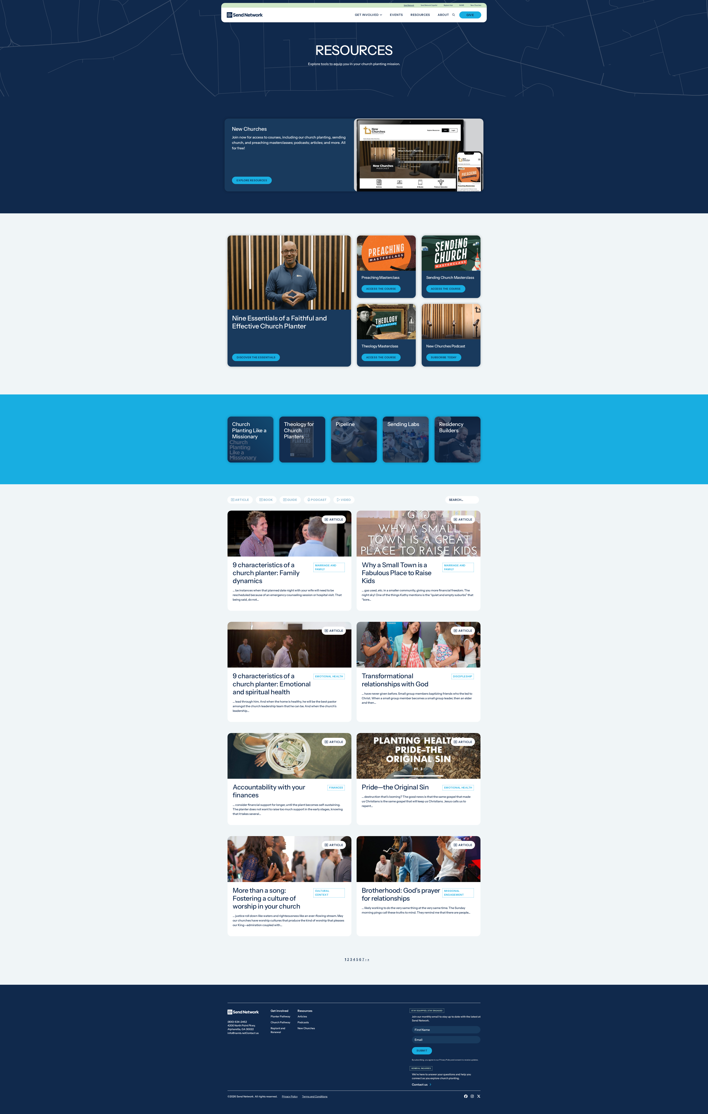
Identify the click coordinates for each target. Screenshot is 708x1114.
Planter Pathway (280, 1016)
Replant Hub (448, 5)
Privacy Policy (290, 1096)
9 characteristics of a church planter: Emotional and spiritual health (272, 684)
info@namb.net (237, 1033)
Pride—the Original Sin (395, 787)
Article (242, 500)
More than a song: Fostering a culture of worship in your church (266, 898)
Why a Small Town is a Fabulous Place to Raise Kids (396, 573)
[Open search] (455, 14)
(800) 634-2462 (237, 1021)
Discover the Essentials (256, 357)
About (443, 15)
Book (268, 500)
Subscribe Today (444, 357)
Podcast (319, 500)
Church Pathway (280, 1022)
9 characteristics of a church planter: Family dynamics (266, 573)
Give (470, 15)
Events (396, 15)
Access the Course (381, 288)
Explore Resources (252, 180)
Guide (292, 500)
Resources (420, 15)
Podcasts (303, 1022)
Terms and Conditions (314, 1096)
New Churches (476, 5)
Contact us (252, 1033)
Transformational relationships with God (395, 680)
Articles (302, 1016)
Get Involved (370, 15)
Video (346, 500)
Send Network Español (429, 5)
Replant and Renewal (278, 1030)
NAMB (461, 5)
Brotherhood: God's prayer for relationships (401, 894)
